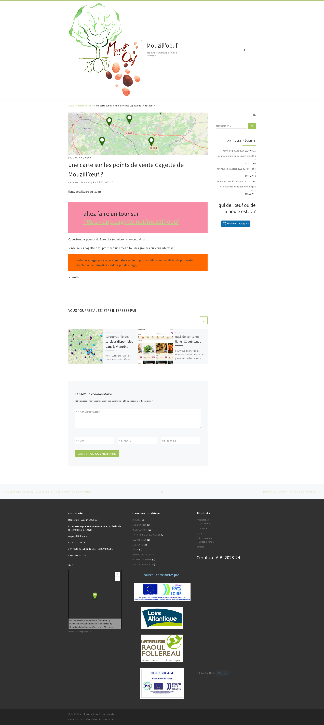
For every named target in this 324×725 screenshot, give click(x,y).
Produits (201, 533)
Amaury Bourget (81, 182)
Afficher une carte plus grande (79, 632)
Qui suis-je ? (204, 523)
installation (139, 529)
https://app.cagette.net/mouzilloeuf (131, 221)
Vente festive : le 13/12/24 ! (230, 181)
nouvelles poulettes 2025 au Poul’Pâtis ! (236, 170)
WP (82, 719)
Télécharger (222, 673)
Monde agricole (142, 554)
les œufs (137, 544)
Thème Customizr (109, 719)
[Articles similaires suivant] (204, 320)
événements (139, 525)
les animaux (139, 539)
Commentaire (88, 412)
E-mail (125, 440)
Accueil (72, 105)
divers (136, 519)
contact (200, 546)
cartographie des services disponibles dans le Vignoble (119, 341)
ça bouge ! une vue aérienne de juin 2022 (238, 188)
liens (135, 549)
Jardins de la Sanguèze (146, 534)
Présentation (203, 519)
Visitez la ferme (206, 541)
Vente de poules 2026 (233, 150)
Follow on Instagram (238, 223)
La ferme (203, 528)
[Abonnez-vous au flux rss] (254, 115)
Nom (80, 440)
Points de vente (204, 538)
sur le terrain (141, 564)
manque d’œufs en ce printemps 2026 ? (237, 157)
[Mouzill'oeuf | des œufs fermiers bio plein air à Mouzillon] (106, 49)
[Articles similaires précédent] (195, 320)
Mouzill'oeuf (83, 714)
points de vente (86, 105)
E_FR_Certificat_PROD (205, 673)
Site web (169, 440)
